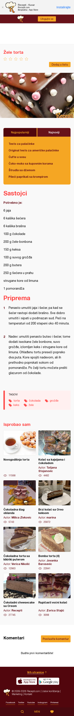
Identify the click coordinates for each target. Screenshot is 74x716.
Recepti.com (6, 692)
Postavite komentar (56, 638)
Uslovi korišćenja (50, 691)
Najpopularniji (20, 132)
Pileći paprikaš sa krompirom (28, 176)
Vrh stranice (35, 672)
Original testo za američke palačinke (34, 150)
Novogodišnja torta (19, 453)
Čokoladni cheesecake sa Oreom (19, 595)
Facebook (10, 702)
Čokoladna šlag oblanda (19, 502)
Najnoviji (54, 132)
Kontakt (28, 694)
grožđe (54, 400)
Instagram (42, 702)
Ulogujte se (46, 19)
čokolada (34, 400)
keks (16, 404)
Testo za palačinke (21, 143)
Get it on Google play (49, 681)
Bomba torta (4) (54, 548)
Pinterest (54, 702)
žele (31, 404)
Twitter (21, 702)
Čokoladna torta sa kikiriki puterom (19, 548)
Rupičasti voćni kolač (54, 595)
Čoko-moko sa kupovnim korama (31, 163)
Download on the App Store (26, 681)
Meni (37, 711)
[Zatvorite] (3, 7)
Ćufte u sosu (17, 156)
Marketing (17, 694)
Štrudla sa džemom (22, 170)
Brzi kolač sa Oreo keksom (54, 502)
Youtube (31, 702)
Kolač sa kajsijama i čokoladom (54, 453)
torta (16, 400)
